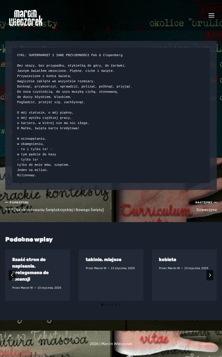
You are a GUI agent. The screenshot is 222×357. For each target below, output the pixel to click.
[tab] (102, 304)
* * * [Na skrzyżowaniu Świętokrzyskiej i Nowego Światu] (54, 206)
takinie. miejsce (103, 259)
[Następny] (209, 275)
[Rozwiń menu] (211, 15)
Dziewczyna (206, 206)
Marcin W (27, 287)
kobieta (167, 259)
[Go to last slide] (12, 275)
